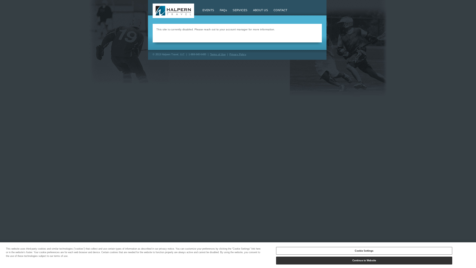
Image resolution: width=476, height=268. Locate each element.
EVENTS (208, 10)
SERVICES (240, 10)
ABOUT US (260, 10)
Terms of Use (218, 54)
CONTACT (280, 10)
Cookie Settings (364, 250)
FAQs (223, 10)
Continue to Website (364, 260)
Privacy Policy (237, 54)
